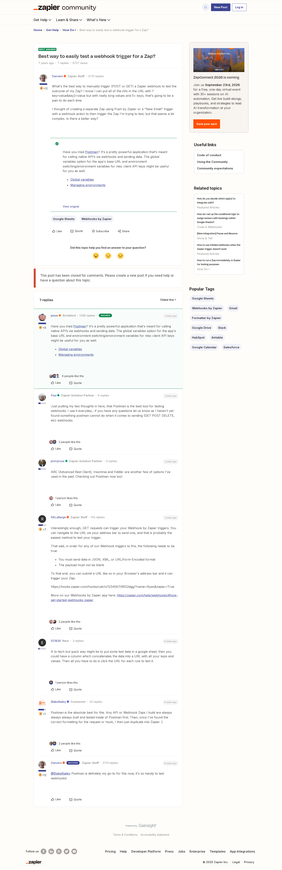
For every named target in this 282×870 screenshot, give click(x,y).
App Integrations (242, 851)
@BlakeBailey (60, 773)
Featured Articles (208, 207)
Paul (53, 395)
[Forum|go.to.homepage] (66, 7)
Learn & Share (67, 20)
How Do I (69, 30)
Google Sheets (64, 219)
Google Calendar (204, 347)
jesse (54, 315)
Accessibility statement (155, 834)
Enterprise (197, 851)
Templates (218, 851)
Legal (236, 862)
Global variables (82, 179)
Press (169, 851)
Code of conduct (209, 155)
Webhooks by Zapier (97, 219)
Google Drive (201, 328)
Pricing (110, 851)
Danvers (57, 76)
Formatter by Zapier (206, 318)
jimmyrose (57, 461)
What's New (96, 20)
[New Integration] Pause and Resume (217, 233)
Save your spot (206, 123)
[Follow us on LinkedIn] (51, 851)
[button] (220, 7)
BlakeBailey (58, 702)
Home (38, 30)
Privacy (249, 862)
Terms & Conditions (125, 834)
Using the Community (212, 162)
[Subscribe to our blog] (59, 851)
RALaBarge (58, 517)
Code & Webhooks (209, 227)
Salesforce (231, 347)
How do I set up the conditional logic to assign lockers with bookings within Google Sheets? (218, 218)
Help (123, 851)
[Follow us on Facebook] (43, 851)
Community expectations (215, 168)
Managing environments (88, 185)
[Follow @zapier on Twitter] (66, 851)
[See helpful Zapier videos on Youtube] (74, 851)
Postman (91, 152)
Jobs (181, 851)
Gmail (233, 308)
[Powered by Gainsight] (141, 827)
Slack (222, 328)
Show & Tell (204, 238)
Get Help (41, 20)
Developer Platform (146, 851)
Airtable (217, 337)
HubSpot (198, 337)
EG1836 (56, 641)
